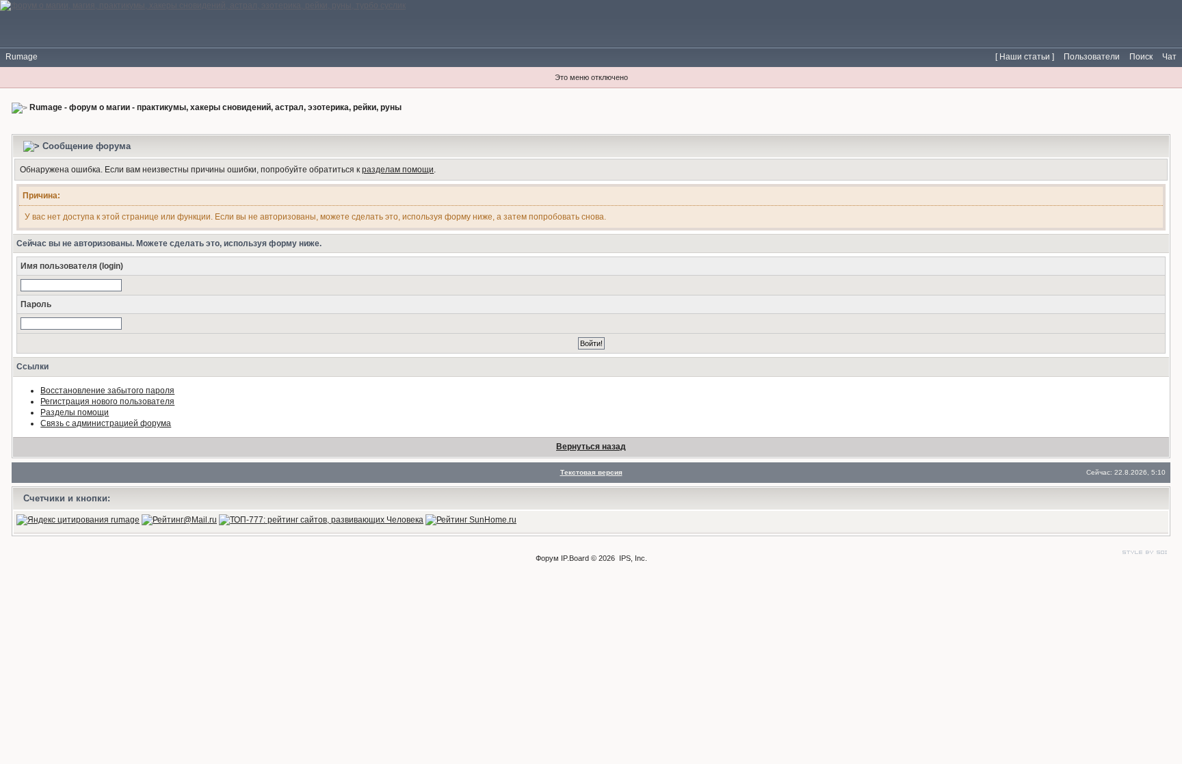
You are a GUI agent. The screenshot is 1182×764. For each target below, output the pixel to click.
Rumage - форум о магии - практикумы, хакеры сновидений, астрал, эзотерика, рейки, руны (215, 107)
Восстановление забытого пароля (107, 390)
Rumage (21, 57)
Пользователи (1092, 57)
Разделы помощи (74, 412)
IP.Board (575, 558)
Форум (547, 558)
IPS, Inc (632, 558)
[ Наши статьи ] (1024, 57)
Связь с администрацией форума (105, 423)
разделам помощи (398, 169)
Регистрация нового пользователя (107, 401)
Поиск (1141, 57)
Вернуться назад (591, 446)
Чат (1169, 57)
